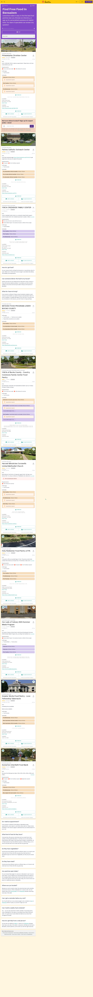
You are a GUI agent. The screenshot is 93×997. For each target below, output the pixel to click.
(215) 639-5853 (5, 436)
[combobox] (18, 29)
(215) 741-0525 (5, 737)
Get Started (88, 1)
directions (4, 249)
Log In (82, 1)
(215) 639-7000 (5, 106)
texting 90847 (14, 891)
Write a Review (10, 113)
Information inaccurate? (9, 116)
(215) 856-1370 (5, 593)
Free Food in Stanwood (8, 932)
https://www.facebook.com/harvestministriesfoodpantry (14, 523)
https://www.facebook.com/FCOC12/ (22, 157)
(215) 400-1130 (5, 191)
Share (33, 5)
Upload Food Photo (27, 113)
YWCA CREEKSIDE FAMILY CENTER (16, 207)
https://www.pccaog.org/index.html (10, 108)
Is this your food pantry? (27, 116)
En (76, 1)
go (31, 126)
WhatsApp (22, 891)
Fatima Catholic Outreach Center (16, 150)
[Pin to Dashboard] (33, 41)
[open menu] (2, 2)
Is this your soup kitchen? (27, 263)
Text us (6, 5)
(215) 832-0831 (5, 343)
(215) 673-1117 (5, 807)
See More (32, 560)
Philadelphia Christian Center (14, 55)
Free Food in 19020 (16, 934)
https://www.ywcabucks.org (8, 254)
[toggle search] (4, 2)
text (32, 901)
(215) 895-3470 (5, 667)
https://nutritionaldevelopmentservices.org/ (11, 669)
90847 (15, 923)
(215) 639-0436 (5, 522)
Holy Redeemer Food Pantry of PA (16, 551)
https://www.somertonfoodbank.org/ (10, 808)
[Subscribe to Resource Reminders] (3, 41)
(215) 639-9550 (5, 253)
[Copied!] (33, 55)
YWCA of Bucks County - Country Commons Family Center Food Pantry (16, 374)
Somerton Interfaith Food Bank (15, 765)
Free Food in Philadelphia (26, 934)
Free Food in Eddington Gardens (21, 932)
